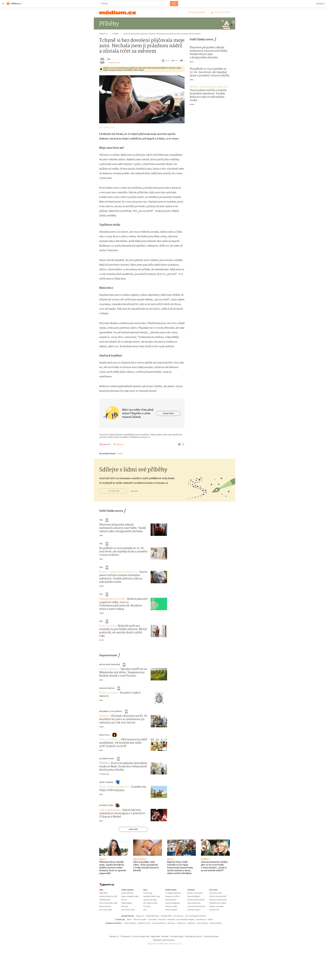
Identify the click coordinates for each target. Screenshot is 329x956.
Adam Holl (104, 735)
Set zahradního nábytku (186, 919)
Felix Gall (124, 906)
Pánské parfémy (215, 923)
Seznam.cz (320, 4)
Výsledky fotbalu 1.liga (151, 896)
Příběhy (104, 763)
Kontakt (165, 936)
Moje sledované (196, 12)
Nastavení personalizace (164, 940)
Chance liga (147, 893)
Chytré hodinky (202, 923)
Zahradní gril (201, 919)
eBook (167, 61)
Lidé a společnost (109, 810)
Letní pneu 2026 (215, 893)
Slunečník (162, 919)
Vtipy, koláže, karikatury (114, 787)
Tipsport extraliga (150, 900)
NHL (145, 910)
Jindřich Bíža (106, 805)
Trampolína (152, 919)
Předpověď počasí (152, 916)
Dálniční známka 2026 (217, 896)
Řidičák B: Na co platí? (217, 903)
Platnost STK (214, 910)
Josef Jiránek (106, 782)
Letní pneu (171, 923)
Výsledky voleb (104, 900)
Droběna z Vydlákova (110, 711)
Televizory (191, 923)
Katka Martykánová (109, 664)
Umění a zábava (108, 669)
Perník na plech (171, 910)
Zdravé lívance (170, 900)
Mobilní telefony (130, 923)
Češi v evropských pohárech (195, 916)
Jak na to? (134, 491)
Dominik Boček (107, 688)
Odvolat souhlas (211, 936)
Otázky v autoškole (216, 906)
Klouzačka (171, 919)
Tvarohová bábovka (172, 903)
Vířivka (210, 919)
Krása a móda (107, 626)
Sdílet (176, 61)
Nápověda (155, 936)
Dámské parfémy (159, 923)
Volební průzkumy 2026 (108, 896)
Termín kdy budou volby (108, 903)
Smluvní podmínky (140, 936)
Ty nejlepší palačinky (173, 893)
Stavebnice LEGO (144, 923)
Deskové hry (181, 923)
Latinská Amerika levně (196, 906)
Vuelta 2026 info (127, 893)
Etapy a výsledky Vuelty (130, 896)
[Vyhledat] (174, 3)
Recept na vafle (171, 906)
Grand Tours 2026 (128, 910)
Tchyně (120, 453)
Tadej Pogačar (126, 903)
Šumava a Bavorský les (195, 900)
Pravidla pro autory (193, 936)
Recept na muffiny (172, 896)
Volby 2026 (103, 893)
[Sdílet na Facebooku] (179, 444)
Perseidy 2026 (166, 916)
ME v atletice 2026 (150, 903)
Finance (104, 716)
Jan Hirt (124, 900)
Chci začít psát (222, 12)
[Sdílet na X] (183, 444)
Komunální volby (105, 910)
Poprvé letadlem (193, 896)
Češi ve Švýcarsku (194, 903)
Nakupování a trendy (112, 599)
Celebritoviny (106, 759)
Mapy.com (140, 916)
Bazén (129, 919)
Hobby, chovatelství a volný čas (208, 87)
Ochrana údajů (176, 936)
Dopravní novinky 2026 (218, 900)
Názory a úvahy (108, 693)
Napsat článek (168, 413)
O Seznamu (125, 936)
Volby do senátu (105, 906)
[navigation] (3, 4)
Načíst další (133, 829)
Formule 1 (147, 906)
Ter (109, 59)
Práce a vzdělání (109, 740)
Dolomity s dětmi (193, 910)
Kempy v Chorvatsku (195, 893)
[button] (142, 99)
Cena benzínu (178, 916)
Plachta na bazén (140, 919)
